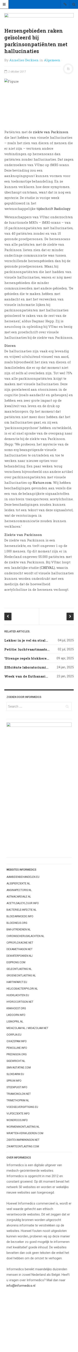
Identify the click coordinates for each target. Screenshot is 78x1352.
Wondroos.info (17, 1120)
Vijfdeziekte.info (18, 1113)
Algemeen (52, 60)
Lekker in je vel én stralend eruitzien (36, 640)
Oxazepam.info (16, 1041)
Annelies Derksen (24, 60)
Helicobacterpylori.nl (22, 988)
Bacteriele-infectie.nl (21, 909)
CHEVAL (47, 567)
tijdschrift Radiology (53, 208)
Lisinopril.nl (14, 1021)
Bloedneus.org (16, 922)
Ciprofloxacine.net (19, 942)
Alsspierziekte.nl (18, 883)
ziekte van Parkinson (50, 132)
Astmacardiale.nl (18, 896)
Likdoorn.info (15, 1015)
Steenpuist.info (16, 1087)
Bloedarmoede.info (19, 916)
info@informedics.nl (20, 1286)
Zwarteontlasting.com (22, 1146)
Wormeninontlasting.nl (22, 1126)
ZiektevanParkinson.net (22, 1139)
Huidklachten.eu (17, 995)
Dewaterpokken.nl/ (19, 955)
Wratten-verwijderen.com (24, 1133)
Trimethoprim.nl (17, 1100)
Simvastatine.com (18, 1067)
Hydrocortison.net (19, 1001)
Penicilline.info (16, 1047)
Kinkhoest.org (16, 1008)
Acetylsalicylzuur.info (22, 903)
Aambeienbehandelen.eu (22, 876)
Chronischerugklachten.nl (25, 936)
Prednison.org (16, 1054)
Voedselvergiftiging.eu (22, 1107)
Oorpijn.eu (13, 1034)
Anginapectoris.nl (19, 890)
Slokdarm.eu (15, 1074)
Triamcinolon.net (18, 1093)
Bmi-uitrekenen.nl (18, 929)
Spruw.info (13, 1080)
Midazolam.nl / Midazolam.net (27, 1028)
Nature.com (42, 482)
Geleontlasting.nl (19, 969)
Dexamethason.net (19, 949)
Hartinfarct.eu (16, 982)
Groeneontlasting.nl (21, 975)
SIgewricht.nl (15, 1061)
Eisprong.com (15, 962)
